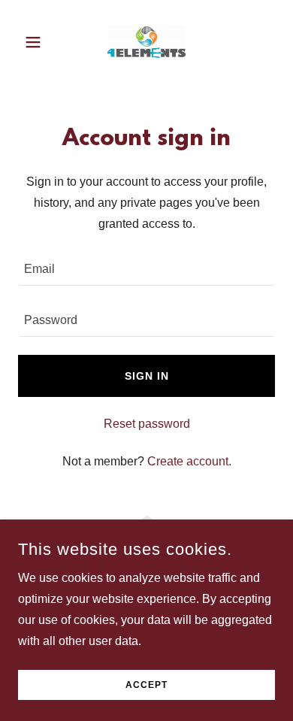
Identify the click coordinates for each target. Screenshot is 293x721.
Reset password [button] (147, 423)
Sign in (147, 376)
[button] (37, 42)
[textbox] (146, 269)
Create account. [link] (189, 461)
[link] (146, 42)
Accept (146, 685)
